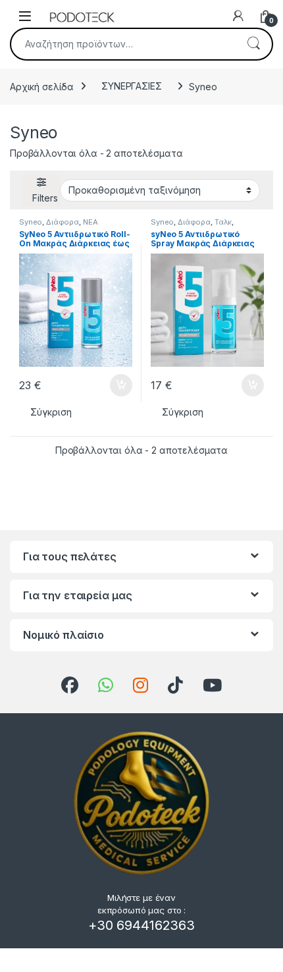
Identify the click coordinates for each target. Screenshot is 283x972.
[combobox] (123, 44)
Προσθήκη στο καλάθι (110, 385)
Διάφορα (62, 222)
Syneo (30, 222)
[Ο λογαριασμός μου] (238, 16)
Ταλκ (223, 222)
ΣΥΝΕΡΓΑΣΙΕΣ (131, 86)
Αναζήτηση (253, 44)
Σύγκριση (51, 412)
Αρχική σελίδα (42, 86)
